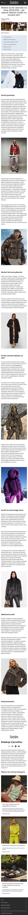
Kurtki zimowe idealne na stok (11, 42)
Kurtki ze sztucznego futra (10, 44)
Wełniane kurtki (7, 46)
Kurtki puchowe (7, 37)
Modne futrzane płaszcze (9, 39)
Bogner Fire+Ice (9, 206)
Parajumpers (8, 106)
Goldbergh (18, 365)
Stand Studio (12, 280)
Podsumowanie (7, 49)
